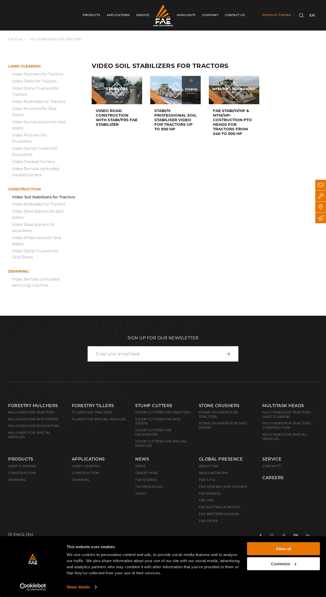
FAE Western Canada (219, 514)
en (312, 15)
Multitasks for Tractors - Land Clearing (287, 414)
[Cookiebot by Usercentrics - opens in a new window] (33, 587)
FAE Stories (146, 480)
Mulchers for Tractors (31, 412)
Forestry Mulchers (33, 405)
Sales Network (213, 473)
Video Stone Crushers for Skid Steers (35, 253)
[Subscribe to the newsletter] (320, 218)
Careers (273, 478)
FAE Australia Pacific (220, 507)
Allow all (283, 549)
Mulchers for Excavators (33, 426)
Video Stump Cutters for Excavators (35, 151)
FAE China (208, 521)
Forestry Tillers (93, 405)
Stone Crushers (219, 405)
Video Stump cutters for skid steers (39, 124)
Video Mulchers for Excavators (29, 138)
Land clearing (24, 66)
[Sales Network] (320, 207)
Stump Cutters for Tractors (163, 412)
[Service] (320, 196)
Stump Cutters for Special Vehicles (161, 443)
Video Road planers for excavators (33, 227)
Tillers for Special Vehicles (99, 419)
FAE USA (206, 500)
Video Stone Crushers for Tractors (35, 91)
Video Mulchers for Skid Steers (34, 111)
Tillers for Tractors (92, 412)
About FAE (209, 466)
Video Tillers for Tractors (34, 81)
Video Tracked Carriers (33, 161)
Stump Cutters (153, 405)
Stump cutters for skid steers (158, 421)
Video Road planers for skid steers (37, 214)
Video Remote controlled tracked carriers (35, 171)
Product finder (276, 15)
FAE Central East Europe (223, 487)
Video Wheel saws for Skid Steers (36, 240)
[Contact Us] (320, 185)
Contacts (271, 466)
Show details (78, 587)
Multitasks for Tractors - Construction (287, 425)
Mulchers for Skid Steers (33, 419)
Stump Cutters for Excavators (153, 432)
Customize (280, 563)
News (142, 459)
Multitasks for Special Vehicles (284, 437)
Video (140, 493)
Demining (18, 271)
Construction (24, 189)
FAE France (210, 493)
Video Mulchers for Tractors (37, 74)
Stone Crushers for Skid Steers (223, 425)
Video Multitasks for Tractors (38, 101)
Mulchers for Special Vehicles (29, 435)
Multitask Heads (283, 405)
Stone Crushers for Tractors (218, 414)
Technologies (148, 487)
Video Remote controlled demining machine (35, 282)
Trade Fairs (146, 473)
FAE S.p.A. (15, 39)
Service (272, 459)
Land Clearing (86, 466)
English (22, 534)
